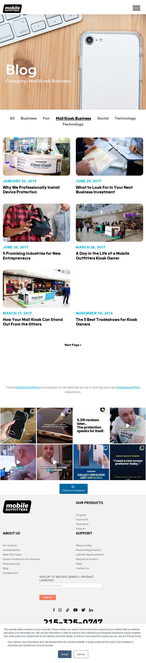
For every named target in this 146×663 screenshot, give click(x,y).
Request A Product (87, 559)
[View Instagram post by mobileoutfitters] (33, 440)
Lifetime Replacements (90, 554)
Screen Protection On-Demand (21, 559)
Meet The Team (12, 554)
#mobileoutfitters (128, 387)
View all (80, 528)
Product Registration (88, 550)
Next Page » (73, 344)
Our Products (89, 503)
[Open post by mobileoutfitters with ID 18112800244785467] (18, 426)
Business (29, 118)
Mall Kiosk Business (73, 118)
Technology (125, 118)
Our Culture (10, 545)
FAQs (79, 563)
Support (84, 533)
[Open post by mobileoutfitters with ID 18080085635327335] (55, 426)
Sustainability (11, 550)
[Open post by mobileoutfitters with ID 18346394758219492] (91, 426)
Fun (46, 118)
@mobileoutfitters (27, 387)
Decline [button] (81, 654)
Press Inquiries (11, 563)
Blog (5, 568)
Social (103, 118)
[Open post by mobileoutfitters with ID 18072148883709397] (55, 462)
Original (81, 515)
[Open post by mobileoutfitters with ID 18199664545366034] (91, 462)
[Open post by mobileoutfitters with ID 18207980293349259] (128, 426)
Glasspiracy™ (11, 572)
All (12, 118)
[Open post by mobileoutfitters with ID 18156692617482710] (128, 462)
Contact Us (82, 568)
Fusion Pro (82, 519)
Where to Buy (84, 545)
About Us (11, 533)
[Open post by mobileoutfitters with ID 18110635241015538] (18, 462)
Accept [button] (64, 654)
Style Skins (82, 524)
